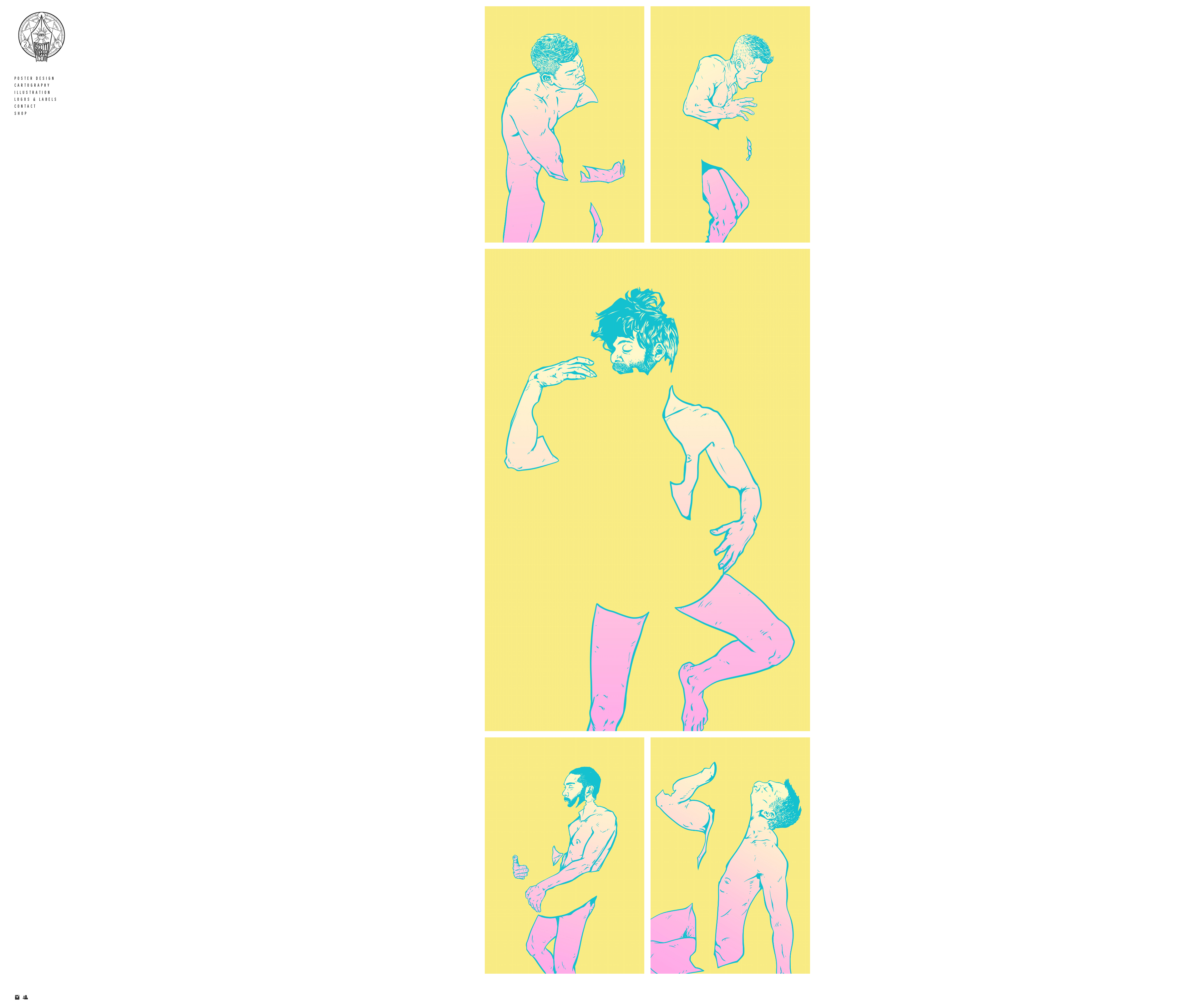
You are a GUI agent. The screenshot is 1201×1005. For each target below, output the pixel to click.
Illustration (32, 92)
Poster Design (34, 78)
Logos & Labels (36, 99)
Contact (25, 106)
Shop (21, 113)
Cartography (32, 85)
